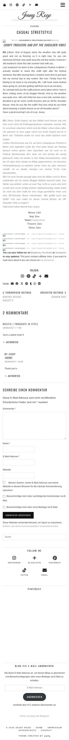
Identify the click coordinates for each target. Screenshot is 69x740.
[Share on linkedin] (39, 283)
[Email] (36, 5)
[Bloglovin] (30, 5)
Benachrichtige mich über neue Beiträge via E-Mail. (32, 507)
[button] (64, 5)
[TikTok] (23, 5)
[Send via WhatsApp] (35, 283)
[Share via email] (12, 283)
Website (7, 469)
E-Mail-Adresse (11, 456)
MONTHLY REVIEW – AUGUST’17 (17, 296)
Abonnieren (34, 697)
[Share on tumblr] (31, 283)
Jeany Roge (23, 728)
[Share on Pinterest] (26, 283)
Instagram (61, 252)
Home (39, 728)
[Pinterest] (17, 5)
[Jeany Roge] (34, 10)
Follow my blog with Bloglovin (34, 716)
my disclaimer (47, 260)
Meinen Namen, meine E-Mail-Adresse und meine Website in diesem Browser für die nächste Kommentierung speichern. (32, 486)
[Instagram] (11, 5)
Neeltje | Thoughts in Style (20, 324)
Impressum (54, 728)
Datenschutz (27, 730)
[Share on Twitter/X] (21, 283)
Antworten (12, 342)
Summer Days (53, 295)
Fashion (34, 26)
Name (6, 443)
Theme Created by (34, 736)
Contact (46, 730)
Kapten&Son (38, 220)
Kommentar (9, 408)
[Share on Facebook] (17, 283)
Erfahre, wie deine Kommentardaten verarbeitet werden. (31, 526)
